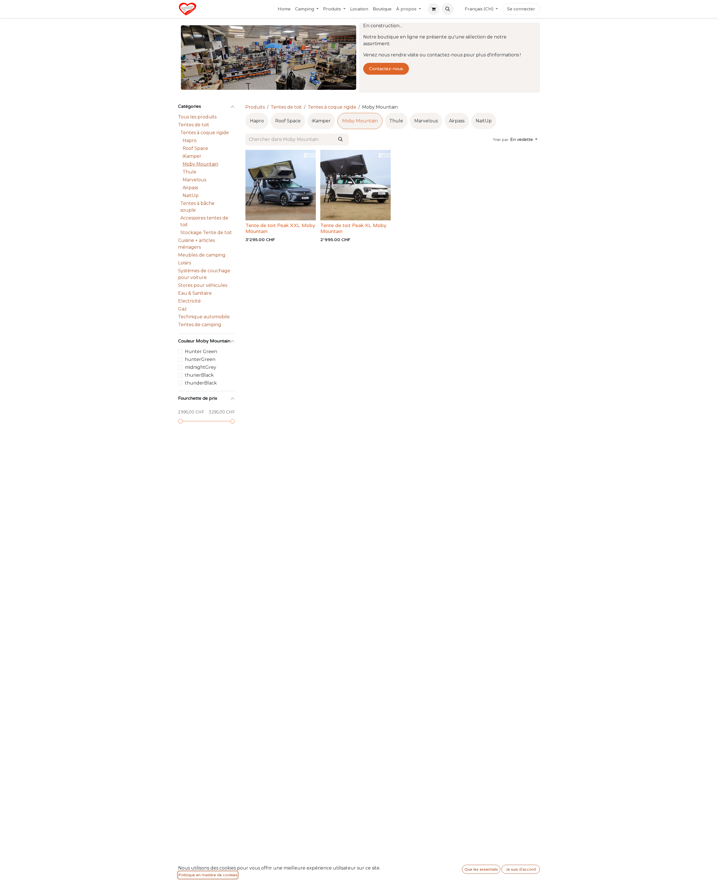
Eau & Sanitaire (195, 293)
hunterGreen (200, 359)
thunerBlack (199, 375)
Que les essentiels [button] (481, 869)
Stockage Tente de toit (206, 232)
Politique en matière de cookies (207, 875)
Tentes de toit (193, 124)
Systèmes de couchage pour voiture (204, 274)
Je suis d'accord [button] (521, 869)
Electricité (189, 301)
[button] (448, 9)
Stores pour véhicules (202, 285)
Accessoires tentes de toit (204, 221)
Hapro (190, 140)
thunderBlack (201, 383)
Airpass (190, 187)
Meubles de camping (201, 255)
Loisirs (184, 263)
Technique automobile (204, 316)
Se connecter (521, 9)
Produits (255, 107)
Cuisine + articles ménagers (196, 244)
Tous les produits (197, 117)
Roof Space (195, 148)
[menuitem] (284, 9)
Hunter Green (201, 351)
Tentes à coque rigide (204, 132)
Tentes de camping (199, 324)
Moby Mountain (200, 164)
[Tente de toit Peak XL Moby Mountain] (355, 185)
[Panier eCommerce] (433, 9)
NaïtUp (191, 195)
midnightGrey (200, 367)
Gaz (182, 309)
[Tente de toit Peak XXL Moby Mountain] (280, 185)
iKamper (192, 156)
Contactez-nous (386, 69)
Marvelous (194, 179)
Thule (189, 172)
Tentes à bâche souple (197, 207)
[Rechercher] (340, 139)
